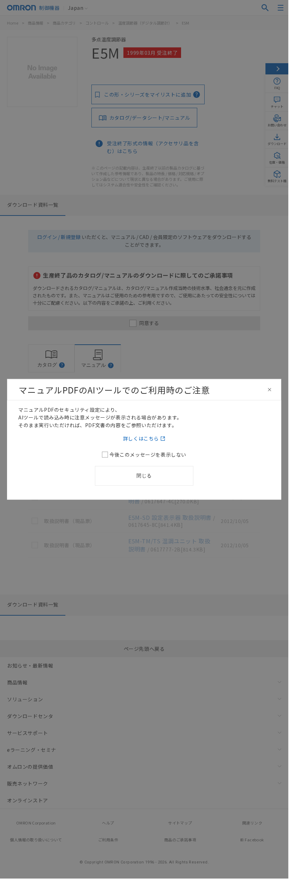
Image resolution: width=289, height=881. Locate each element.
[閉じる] (269, 389)
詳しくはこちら (141, 438)
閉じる (144, 475)
